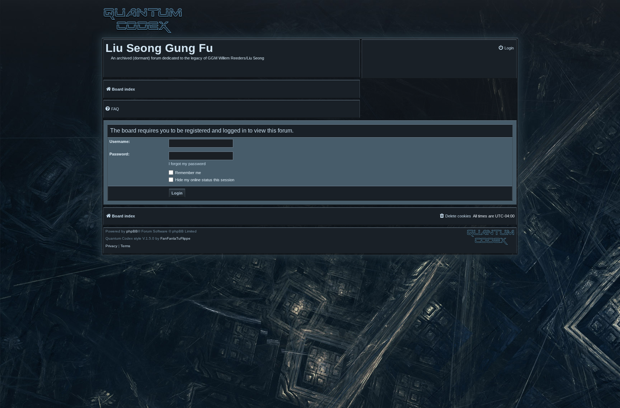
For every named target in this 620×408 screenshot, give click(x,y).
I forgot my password (187, 164)
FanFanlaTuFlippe (175, 238)
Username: (119, 141)
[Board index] (142, 21)
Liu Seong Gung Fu (159, 48)
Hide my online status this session (204, 180)
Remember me (187, 173)
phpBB (132, 231)
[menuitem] (506, 48)
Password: (119, 154)
